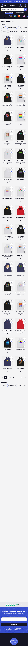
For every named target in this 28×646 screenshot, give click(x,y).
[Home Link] (10, 5)
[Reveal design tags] (11, 44)
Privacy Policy (18, 628)
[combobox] (12, 9)
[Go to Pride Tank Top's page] (20, 154)
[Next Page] (25, 377)
